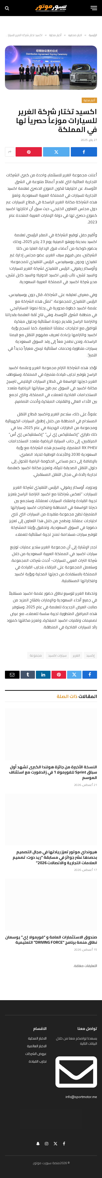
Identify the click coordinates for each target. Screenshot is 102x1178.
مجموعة (36, 655)
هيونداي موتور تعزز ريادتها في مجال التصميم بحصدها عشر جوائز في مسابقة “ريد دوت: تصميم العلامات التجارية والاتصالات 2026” (55, 857)
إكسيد (90, 655)
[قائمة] (94, 8)
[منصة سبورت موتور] (51, 8)
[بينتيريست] (29, 152)
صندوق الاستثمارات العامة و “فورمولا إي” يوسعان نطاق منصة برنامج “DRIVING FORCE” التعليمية (51, 939)
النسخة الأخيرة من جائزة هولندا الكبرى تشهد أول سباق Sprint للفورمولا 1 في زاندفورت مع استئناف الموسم (53, 772)
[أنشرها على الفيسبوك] (84, 152)
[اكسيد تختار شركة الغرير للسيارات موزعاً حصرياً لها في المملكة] (51, 68)
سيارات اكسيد (57, 655)
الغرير (76, 655)
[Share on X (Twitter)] (56, 152)
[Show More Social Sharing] (9, 152)
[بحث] (7, 8)
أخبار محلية (89, 100)
